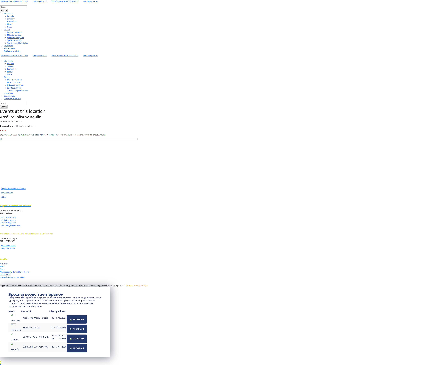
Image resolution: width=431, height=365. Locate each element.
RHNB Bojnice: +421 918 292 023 (65, 1)
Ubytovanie (8, 45)
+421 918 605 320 (8, 223)
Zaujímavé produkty (12, 51)
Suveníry (10, 19)
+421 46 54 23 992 (8, 245)
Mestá (9, 24)
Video (3, 197)
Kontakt (10, 16)
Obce (9, 27)
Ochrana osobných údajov (137, 285)
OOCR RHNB (5, 274)
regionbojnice (7, 193)
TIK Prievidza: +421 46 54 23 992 (14, 1)
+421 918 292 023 (8, 217)
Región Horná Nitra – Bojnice (13, 188)
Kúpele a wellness (14, 32)
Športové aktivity (14, 40)
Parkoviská (11, 21)
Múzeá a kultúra (14, 35)
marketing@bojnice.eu (10, 225)
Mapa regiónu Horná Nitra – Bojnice (15, 272)
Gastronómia (9, 48)
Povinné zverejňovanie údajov (12, 277)
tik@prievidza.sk (40, 1)
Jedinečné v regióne (15, 37)
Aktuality (3, 264)
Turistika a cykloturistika (17, 43)
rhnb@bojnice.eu (90, 1)
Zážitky (7, 29)
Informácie (8, 13)
